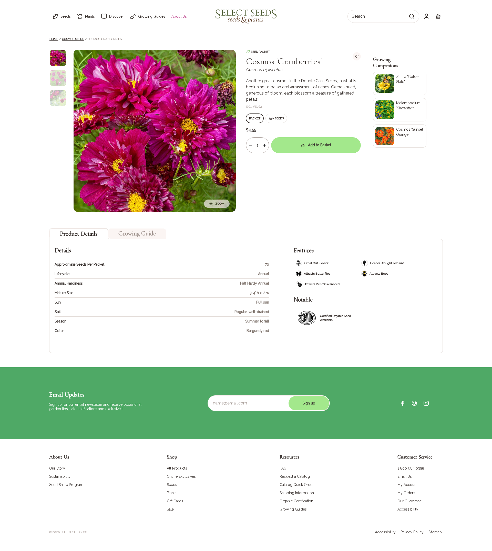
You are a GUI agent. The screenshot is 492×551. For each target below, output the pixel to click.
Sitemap (435, 532)
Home (53, 39)
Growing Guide (137, 233)
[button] (61, 16)
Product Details (78, 233)
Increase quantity (264, 145)
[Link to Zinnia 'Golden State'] (399, 83)
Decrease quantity (250, 145)
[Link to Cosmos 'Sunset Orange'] (399, 136)
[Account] (426, 16)
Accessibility (385, 532)
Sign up (309, 403)
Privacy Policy (412, 532)
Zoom (219, 203)
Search (358, 16)
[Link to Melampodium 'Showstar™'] (399, 109)
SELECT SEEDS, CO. (74, 532)
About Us (179, 16)
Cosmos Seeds (73, 39)
